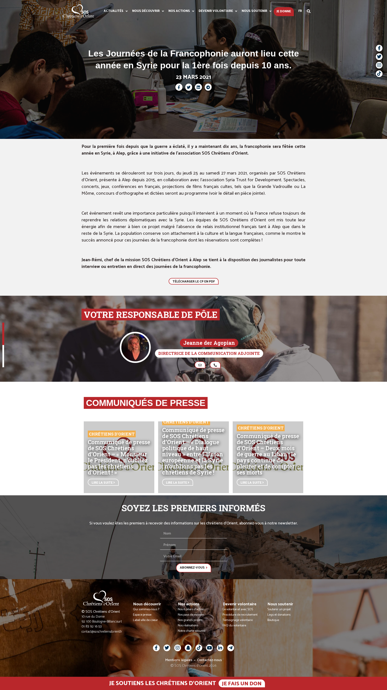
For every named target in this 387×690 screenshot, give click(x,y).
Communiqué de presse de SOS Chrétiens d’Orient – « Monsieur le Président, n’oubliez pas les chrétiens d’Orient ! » (119, 457)
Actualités (113, 11)
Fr (300, 11)
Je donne (284, 11)
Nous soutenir (254, 11)
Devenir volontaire (216, 11)
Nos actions (179, 11)
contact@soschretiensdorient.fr (102, 631)
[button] (308, 11)
